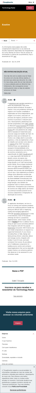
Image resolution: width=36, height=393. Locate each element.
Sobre (4, 337)
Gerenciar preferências (18, 390)
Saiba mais (7, 93)
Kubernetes (26, 166)
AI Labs (4, 351)
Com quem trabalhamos (9, 347)
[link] (30, 8)
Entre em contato (7, 364)
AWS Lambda (29, 124)
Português (21, 280)
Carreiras (4, 361)
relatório (12, 144)
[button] (14, 100)
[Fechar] (34, 367)
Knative (10, 130)
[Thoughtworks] (7, 2)
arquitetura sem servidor (16, 103)
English (14, 280)
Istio (16, 166)
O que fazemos (7, 341)
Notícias (4, 354)
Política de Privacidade (19, 386)
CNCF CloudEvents (25, 154)
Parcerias (5, 344)
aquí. (15, 56)
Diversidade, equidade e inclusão (12, 357)
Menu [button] (30, 2)
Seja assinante (18, 296)
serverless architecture (21, 213)
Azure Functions (21, 126)
